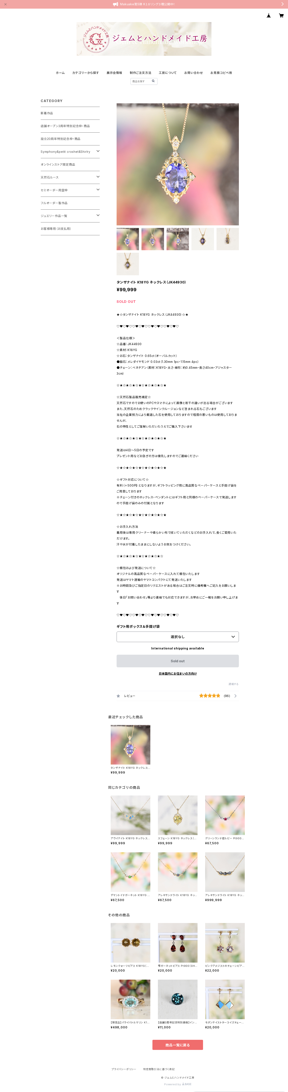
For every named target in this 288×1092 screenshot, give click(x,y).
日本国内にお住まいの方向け (178, 673)
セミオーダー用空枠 (54, 190)
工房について (168, 72)
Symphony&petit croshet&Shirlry (65, 151)
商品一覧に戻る (178, 1045)
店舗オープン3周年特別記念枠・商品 (65, 126)
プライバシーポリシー (124, 1069)
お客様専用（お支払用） (56, 228)
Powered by (173, 1084)
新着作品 (47, 113)
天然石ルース (50, 177)
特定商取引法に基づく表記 (159, 1069)
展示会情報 (114, 72)
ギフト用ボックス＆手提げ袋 (138, 626)
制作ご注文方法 (140, 72)
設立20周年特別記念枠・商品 (61, 139)
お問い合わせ (193, 72)
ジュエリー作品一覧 (54, 216)
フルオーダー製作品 (54, 203)
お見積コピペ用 (221, 72)
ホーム (60, 72)
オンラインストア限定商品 (58, 164)
